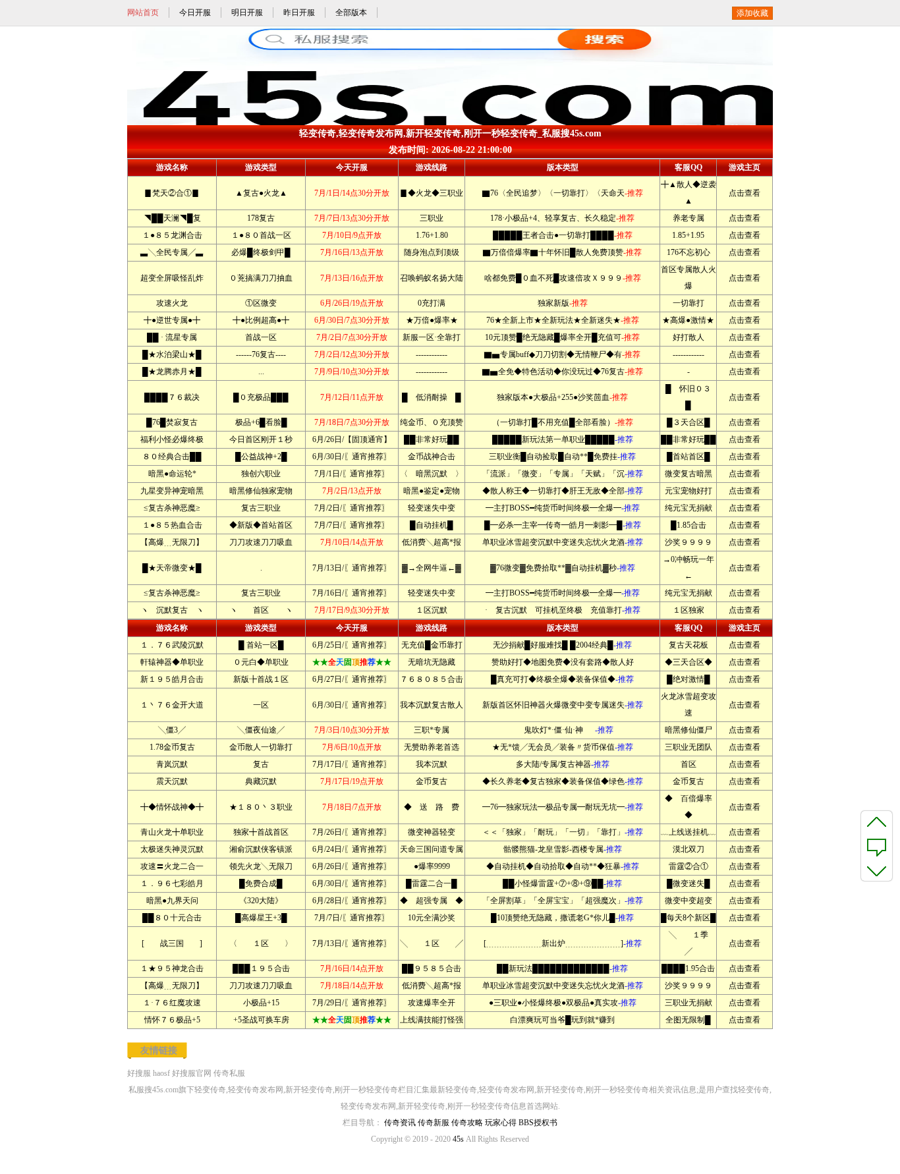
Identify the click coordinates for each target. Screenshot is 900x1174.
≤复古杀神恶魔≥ (172, 508)
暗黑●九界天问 (172, 900)
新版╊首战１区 (261, 679)
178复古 (261, 218)
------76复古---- (261, 354)
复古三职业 (261, 508)
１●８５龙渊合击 (172, 235)
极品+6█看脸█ (261, 422)
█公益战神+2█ (261, 456)
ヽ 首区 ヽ (261, 610)
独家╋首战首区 (261, 832)
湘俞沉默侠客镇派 (261, 849)
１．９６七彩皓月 (172, 883)
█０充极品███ (261, 397)
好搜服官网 (191, 1073)
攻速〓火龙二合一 (172, 866)
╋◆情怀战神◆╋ (172, 807)
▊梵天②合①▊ (172, 193)
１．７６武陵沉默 (172, 645)
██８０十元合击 (172, 917)
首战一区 (261, 337)
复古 (261, 764)
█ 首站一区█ (261, 645)
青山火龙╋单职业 (172, 832)
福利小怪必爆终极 (172, 439)
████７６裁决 (172, 397)
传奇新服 (433, 1122)
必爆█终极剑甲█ (261, 252)
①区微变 (261, 303)
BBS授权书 (538, 1122)
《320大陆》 (261, 900)
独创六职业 (261, 473)
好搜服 (139, 1073)
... (261, 371)
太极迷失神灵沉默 (172, 849)
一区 (261, 705)
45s (458, 1139)
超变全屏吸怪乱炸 (172, 278)
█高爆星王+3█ (261, 917)
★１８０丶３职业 (261, 807)
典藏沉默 (261, 781)
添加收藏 (752, 13)
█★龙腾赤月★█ (172, 371)
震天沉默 (172, 781)
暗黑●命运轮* (172, 473)
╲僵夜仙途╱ (261, 730)
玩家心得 (501, 1122)
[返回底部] (876, 870)
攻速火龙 (172, 303)
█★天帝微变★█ (172, 568)
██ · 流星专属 (172, 337)
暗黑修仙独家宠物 (261, 490)
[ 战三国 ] (172, 943)
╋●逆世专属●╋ (172, 320)
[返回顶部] (876, 821)
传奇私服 (229, 1073)
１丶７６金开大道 (172, 705)
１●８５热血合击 (172, 525)
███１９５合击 (261, 968)
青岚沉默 (172, 764)
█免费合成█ (261, 883)
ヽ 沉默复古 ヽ (172, 610)
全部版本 (351, 12)
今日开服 (195, 12)
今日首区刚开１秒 (261, 439)
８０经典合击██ (172, 456)
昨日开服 (299, 12)
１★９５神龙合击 (172, 968)
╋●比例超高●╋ (261, 320)
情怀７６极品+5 (172, 1019)
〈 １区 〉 (261, 943)
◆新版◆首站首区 (261, 525)
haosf (161, 1073)
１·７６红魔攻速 (172, 1002)
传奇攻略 (467, 1122)
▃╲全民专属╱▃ (172, 252)
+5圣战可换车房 (261, 1019)
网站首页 (143, 12)
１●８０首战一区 (261, 235)
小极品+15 (261, 1002)
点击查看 (744, 193)
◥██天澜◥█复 (172, 218)
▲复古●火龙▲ (261, 193)
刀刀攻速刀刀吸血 (261, 542)
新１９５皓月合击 (172, 679)
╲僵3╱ (172, 730)
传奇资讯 (400, 1122)
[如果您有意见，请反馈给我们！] (876, 845)
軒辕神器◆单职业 (172, 662)
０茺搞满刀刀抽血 (261, 278)
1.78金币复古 (172, 747)
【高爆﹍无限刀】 (172, 542)
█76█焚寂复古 (172, 422)
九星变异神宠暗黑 (172, 490)
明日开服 (247, 12)
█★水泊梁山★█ (172, 354)
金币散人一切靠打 (261, 747)
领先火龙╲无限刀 (261, 866)
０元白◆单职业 (261, 662)
